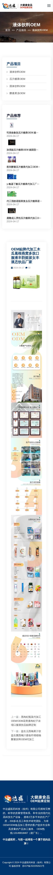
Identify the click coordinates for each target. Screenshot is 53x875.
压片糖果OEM (17, 79)
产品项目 (21, 30)
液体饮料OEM (40, 30)
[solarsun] (17, 5)
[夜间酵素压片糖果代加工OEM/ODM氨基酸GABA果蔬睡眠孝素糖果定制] (12, 160)
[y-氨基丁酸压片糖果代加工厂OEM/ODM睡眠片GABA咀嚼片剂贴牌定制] (12, 177)
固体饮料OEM (17, 86)
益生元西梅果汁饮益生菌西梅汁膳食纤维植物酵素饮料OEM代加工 (26, 735)
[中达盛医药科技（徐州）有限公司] (26, 798)
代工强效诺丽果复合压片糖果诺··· (24, 201)
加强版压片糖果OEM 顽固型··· (22, 150)
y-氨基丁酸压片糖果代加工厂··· (23, 184)
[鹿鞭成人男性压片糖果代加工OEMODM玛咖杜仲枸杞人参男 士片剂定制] (12, 211)
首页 (7, 30)
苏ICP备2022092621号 (33, 866)
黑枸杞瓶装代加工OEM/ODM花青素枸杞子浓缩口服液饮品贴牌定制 (26, 721)
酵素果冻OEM (17, 93)
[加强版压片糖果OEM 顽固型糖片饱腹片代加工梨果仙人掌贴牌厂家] (12, 142)
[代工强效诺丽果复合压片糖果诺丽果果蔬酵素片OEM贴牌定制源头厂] (12, 194)
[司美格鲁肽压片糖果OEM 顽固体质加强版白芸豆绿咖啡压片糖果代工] (12, 125)
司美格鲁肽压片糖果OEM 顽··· (22, 132)
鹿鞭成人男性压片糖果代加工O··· (24, 218)
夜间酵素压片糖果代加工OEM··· (23, 167)
